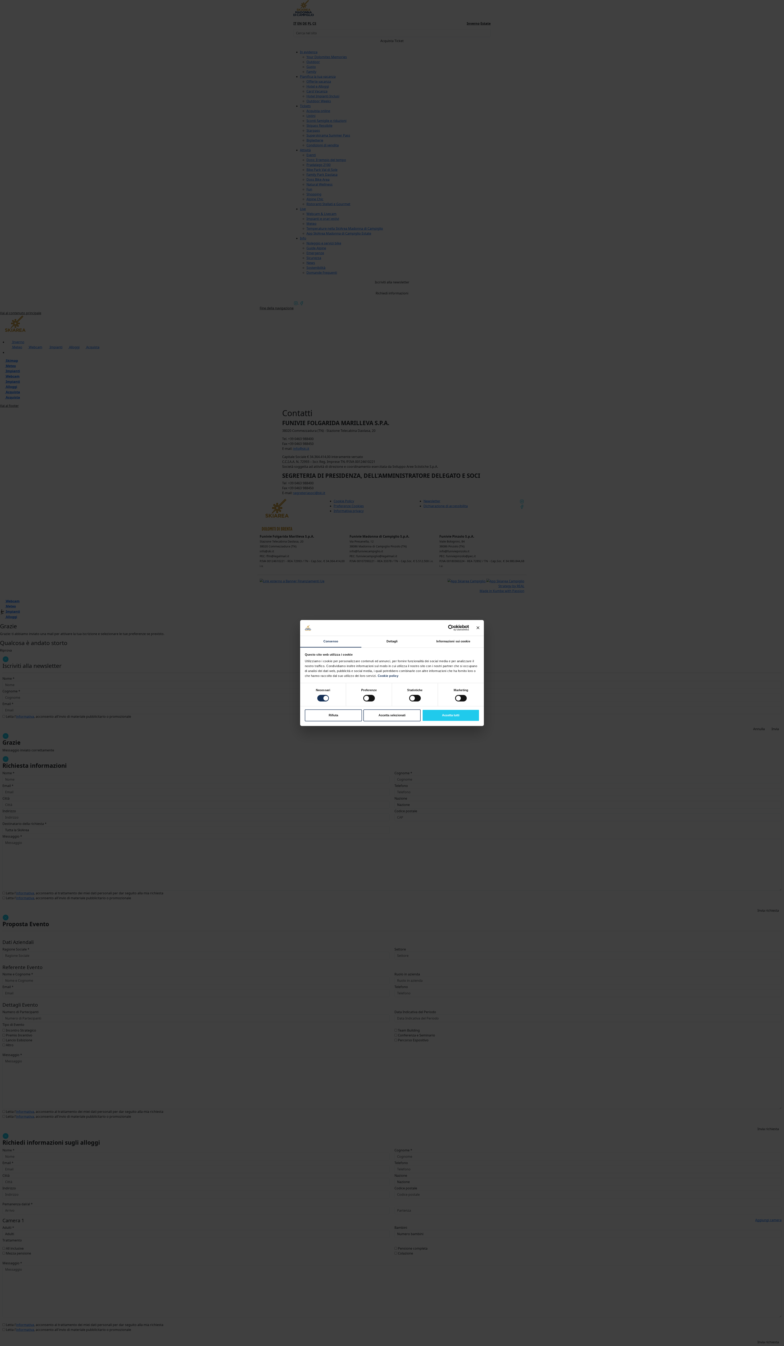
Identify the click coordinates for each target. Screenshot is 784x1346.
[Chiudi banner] (478, 627)
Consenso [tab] (330, 641)
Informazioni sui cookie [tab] (453, 641)
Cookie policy (388, 675)
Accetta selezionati (392, 715)
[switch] (369, 698)
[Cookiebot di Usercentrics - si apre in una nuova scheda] (451, 628)
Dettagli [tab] (392, 641)
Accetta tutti (450, 715)
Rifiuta (333, 715)
